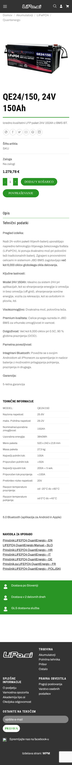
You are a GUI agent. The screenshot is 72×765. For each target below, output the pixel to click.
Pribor (43, 664)
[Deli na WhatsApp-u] (6, 132)
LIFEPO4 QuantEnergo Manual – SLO (28, 545)
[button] (5, 6)
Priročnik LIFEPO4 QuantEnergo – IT (27, 554)
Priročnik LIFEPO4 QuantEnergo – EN (27, 540)
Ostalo (43, 669)
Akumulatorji (24, 15)
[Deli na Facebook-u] (13, 132)
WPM (46, 753)
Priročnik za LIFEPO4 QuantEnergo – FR (29, 563)
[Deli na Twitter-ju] (19, 132)
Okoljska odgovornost (17, 701)
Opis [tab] (6, 213)
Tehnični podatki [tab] (15, 223)
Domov (7, 15)
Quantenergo (11, 20)
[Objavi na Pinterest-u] (33, 132)
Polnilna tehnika (49, 659)
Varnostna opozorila (16, 692)
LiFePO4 (43, 15)
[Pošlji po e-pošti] (26, 132)
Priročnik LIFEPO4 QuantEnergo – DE (27, 559)
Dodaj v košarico (39, 181)
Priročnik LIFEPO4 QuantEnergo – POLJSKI (32, 568)
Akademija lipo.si (14, 697)
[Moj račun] (61, 6)
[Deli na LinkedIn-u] (39, 132)
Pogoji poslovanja (50, 684)
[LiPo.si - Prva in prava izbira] (31, 6)
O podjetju (9, 687)
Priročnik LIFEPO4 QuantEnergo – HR (28, 549)
